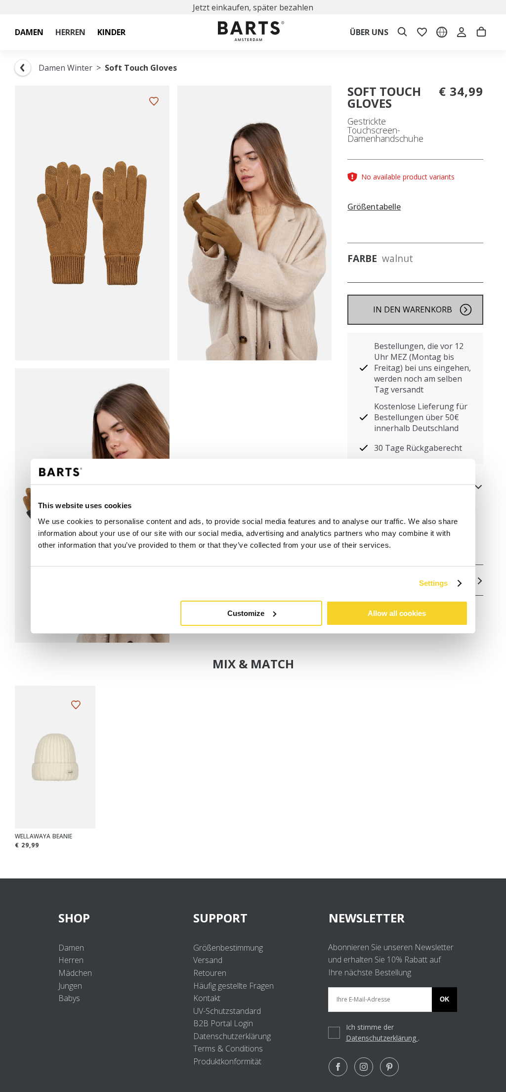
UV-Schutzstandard (227, 1010)
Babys (69, 998)
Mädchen (75, 972)
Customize (245, 613)
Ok (444, 999)
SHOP (74, 918)
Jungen (70, 985)
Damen (71, 947)
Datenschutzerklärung (232, 1036)
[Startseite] (251, 32)
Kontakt (206, 998)
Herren (71, 960)
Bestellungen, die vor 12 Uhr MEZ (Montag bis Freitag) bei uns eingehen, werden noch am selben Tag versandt (422, 368)
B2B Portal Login (223, 1023)
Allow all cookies (397, 613)
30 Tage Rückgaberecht (418, 447)
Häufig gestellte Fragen (233, 985)
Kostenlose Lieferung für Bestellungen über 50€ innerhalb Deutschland (420, 417)
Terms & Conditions (228, 1048)
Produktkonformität (227, 1061)
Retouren (209, 972)
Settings (433, 583)
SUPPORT (220, 918)
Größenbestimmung (228, 947)
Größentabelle (374, 207)
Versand (207, 960)
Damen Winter (65, 67)
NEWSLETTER (367, 918)
